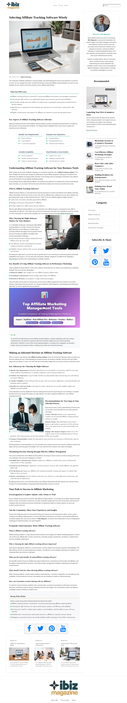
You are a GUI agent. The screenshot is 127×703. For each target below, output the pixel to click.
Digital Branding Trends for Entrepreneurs (43, 644)
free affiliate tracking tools (65, 213)
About (66, 5)
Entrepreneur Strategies (95, 227)
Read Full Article (91, 130)
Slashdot (69, 256)
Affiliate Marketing (26, 77)
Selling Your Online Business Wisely (17, 644)
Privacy (60, 5)
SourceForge (13, 259)
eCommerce (91, 210)
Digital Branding (93, 223)
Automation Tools (93, 219)
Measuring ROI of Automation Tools (69, 644)
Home (55, 5)
